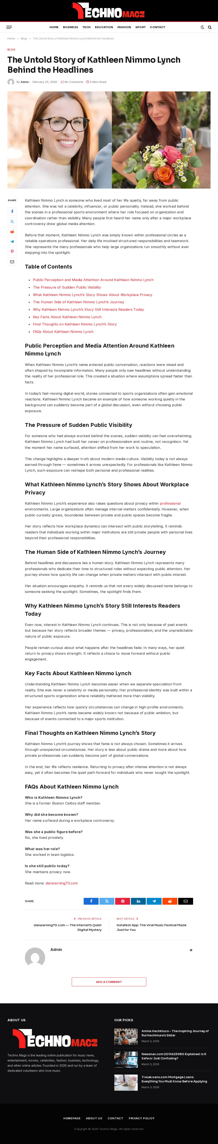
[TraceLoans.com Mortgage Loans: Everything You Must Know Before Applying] (126, 1083)
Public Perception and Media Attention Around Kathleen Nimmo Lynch (93, 280)
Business (70, 27)
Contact (157, 27)
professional (170, 503)
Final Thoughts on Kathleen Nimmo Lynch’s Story (75, 324)
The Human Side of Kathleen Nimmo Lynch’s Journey (78, 302)
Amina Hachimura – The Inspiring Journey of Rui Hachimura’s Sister (175, 1033)
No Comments (74, 82)
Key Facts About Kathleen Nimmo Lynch (67, 317)
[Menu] (9, 27)
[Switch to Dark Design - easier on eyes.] (202, 27)
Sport (140, 27)
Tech (87, 27)
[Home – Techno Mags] (109, 10)
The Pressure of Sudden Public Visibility (67, 287)
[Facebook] (12, 212)
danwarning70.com (62, 883)
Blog (11, 49)
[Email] (12, 262)
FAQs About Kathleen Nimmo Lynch (63, 331)
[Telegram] (12, 242)
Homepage (72, 1118)
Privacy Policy (142, 1118)
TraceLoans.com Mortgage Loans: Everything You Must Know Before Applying (174, 1079)
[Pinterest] (12, 252)
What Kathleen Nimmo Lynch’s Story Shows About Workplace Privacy (92, 295)
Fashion (124, 27)
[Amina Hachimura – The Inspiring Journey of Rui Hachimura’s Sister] (126, 1036)
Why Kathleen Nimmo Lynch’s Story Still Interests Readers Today (88, 309)
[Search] (209, 27)
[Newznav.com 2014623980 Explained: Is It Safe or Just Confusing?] (126, 1060)
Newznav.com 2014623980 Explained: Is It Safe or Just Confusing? (174, 1056)
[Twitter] (12, 222)
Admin (25, 82)
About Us (94, 1118)
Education (104, 27)
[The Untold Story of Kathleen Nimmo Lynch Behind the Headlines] (109, 140)
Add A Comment (109, 982)
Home (54, 27)
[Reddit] (12, 232)
